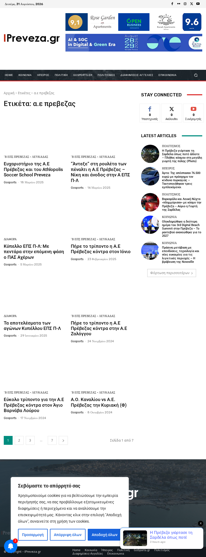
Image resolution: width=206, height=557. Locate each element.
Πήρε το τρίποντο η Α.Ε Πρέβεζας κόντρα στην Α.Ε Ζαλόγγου (99, 328)
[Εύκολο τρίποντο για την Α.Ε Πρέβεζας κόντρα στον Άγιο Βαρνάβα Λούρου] (35, 368)
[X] (191, 4)
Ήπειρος (168, 168)
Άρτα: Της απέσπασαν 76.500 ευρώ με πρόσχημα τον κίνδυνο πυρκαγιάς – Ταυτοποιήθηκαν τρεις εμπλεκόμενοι (181, 180)
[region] (70, 511)
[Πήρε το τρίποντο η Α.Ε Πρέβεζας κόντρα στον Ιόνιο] (102, 214)
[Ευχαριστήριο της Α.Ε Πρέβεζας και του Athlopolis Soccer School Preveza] (35, 132)
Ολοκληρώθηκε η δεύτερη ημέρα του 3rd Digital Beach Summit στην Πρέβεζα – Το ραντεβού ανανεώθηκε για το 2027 (181, 229)
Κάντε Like (150, 108)
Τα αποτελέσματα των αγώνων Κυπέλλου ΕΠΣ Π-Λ (32, 325)
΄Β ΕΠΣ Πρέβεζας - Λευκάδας (26, 156)
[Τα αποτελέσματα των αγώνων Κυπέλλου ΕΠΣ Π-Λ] (35, 291)
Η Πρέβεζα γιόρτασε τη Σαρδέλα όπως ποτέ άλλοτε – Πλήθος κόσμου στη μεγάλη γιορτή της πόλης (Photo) (182, 156)
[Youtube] (198, 4)
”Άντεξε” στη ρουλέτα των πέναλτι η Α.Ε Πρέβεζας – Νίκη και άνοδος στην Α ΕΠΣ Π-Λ (100, 172)
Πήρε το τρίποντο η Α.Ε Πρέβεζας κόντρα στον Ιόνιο (101, 248)
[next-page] (63, 440)
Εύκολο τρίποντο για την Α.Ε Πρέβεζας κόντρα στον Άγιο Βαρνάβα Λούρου (34, 405)
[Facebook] (172, 4)
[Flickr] (178, 4)
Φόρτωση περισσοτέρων (169, 273)
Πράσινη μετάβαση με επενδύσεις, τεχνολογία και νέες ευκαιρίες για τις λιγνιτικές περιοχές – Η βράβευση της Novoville (180, 255)
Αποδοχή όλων (104, 535)
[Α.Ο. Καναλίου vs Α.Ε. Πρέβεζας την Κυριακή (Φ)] (102, 368)
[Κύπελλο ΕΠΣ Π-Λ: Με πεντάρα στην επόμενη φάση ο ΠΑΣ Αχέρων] (35, 214)
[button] (196, 75)
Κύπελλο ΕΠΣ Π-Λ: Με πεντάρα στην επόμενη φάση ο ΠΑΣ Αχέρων (34, 251)
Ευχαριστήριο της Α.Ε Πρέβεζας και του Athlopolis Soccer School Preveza (33, 169)
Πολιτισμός (171, 146)
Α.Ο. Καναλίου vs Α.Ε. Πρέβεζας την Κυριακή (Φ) (99, 402)
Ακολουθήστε (173, 108)
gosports (10, 182)
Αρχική (9, 93)
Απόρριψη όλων (68, 535)
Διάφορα (10, 239)
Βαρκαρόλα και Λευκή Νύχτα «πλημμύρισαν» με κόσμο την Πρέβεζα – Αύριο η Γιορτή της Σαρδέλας (181, 204)
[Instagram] (185, 4)
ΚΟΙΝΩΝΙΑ (169, 217)
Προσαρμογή (33, 535)
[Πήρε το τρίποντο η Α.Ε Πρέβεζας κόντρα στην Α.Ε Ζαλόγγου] (102, 291)
